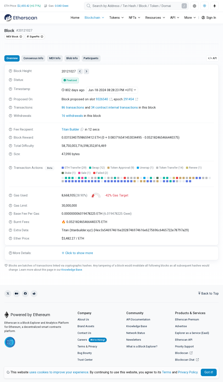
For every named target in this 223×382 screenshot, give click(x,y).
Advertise (181, 326)
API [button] (172, 18)
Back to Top (210, 293)
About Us (83, 319)
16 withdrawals (72, 116)
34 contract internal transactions (114, 107)
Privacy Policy (188, 372)
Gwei (61, 5)
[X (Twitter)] (7, 293)
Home (75, 18)
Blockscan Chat (185, 359)
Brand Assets (86, 326)
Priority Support (184, 346)
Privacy (92, 346)
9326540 (102, 99)
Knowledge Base (71, 269)
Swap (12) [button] (98, 167)
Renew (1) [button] (195, 167)
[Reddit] (33, 293)
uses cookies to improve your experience (58, 372)
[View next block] (86, 71)
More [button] (188, 18)
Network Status (135, 333)
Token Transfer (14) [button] (171, 167)
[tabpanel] (111, 162)
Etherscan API (183, 339)
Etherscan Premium (187, 319)
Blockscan (182, 353)
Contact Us (84, 333)
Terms (81, 346)
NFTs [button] (132, 18)
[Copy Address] (82, 129)
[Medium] (16, 293)
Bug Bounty (85, 353)
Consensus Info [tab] (33, 58)
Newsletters (133, 339)
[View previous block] (80, 71)
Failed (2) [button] (102, 172)
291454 (129, 99)
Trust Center (85, 359)
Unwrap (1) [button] (147, 167)
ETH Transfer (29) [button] (75, 167)
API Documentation (138, 319)
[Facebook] (25, 293)
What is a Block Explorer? (141, 346)
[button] (111, 253)
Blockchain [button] (92, 18)
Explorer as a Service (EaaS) (192, 333)
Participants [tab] (91, 58)
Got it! (208, 372)
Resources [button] (153, 18)
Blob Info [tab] (72, 58)
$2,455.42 (23, 5)
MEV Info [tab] (55, 58)
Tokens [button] (114, 18)
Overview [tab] (12, 58)
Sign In (211, 18)
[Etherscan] (20, 18)
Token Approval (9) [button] (122, 167)
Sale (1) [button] (86, 172)
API (215, 58)
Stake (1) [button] (70, 172)
